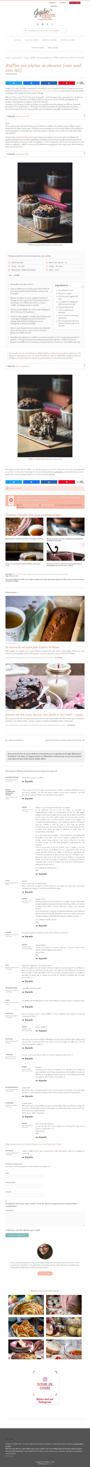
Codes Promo (75, 2)
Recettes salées (32, 40)
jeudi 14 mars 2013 (10, 710)
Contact (63, 2)
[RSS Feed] (52, 24)
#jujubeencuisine (47, 505)
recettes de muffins (22, 154)
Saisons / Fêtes (38, 48)
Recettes (34, 574)
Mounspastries (11, 988)
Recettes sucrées (49, 40)
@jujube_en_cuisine (31, 505)
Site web (8, 1192)
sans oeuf (22, 137)
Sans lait (53, 270)
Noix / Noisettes (24, 725)
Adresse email (10, 1182)
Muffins (29, 574)
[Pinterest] (42, 24)
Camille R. (9, 1013)
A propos (52, 2)
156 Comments (71, 725)
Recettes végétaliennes (23, 270)
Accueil (17, 40)
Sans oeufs (65, 574)
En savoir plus (45, 1273)
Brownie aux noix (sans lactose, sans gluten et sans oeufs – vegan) (44, 714)
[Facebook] (47, 24)
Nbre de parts (56, 263)
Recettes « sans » (68, 40)
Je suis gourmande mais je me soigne (10, 792)
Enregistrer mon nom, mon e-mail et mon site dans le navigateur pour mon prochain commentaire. (41, 1204)
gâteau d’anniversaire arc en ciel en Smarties (42, 91)
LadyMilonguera (12, 777)
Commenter (9, 1210)
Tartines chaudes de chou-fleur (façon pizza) (63, 740)
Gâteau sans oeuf (13, 576)
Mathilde (9, 1151)
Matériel (54, 6)
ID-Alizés (49, 1464)
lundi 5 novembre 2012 (11, 643)
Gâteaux (25, 574)
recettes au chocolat (22, 116)
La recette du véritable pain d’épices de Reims (32, 647)
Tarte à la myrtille (16, 740)
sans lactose (34, 137)
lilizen (8, 932)
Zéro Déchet (53, 48)
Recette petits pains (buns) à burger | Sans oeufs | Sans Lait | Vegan (36, 1144)
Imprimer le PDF (15, 488)
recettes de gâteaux (22, 366)
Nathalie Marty (11, 1087)
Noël (14, 657)
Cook (51, 266)
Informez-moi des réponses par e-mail (23, 1230)
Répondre (29, 781)
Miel (11, 657)
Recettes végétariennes (35, 657)
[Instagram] (38, 24)
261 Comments (59, 657)
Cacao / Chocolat (17, 574)
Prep (14, 266)
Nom (7, 1173)
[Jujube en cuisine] (45, 13)
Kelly (7, 1000)
